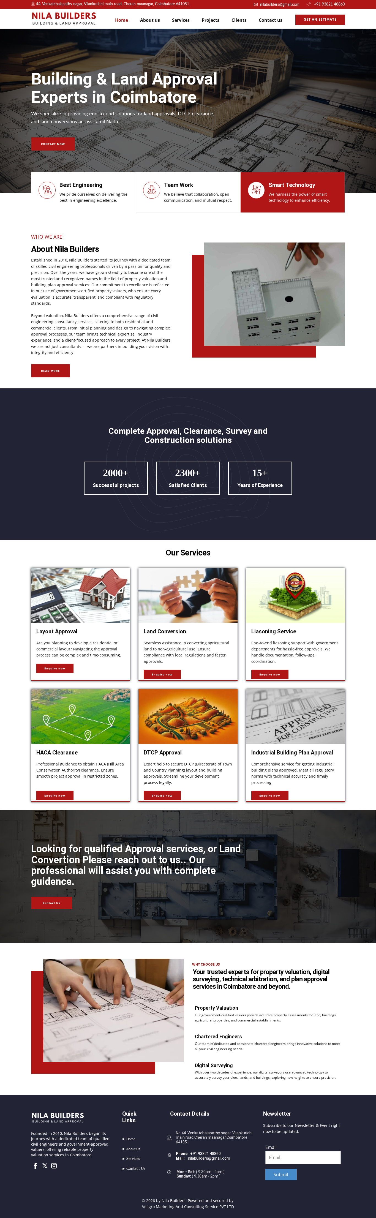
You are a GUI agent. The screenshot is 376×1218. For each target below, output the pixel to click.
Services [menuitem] (181, 20)
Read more (50, 371)
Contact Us (51, 903)
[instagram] (54, 1165)
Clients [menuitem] (239, 20)
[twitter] (44, 1165)
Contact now (53, 144)
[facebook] (35, 1165)
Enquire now (54, 668)
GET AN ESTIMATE (320, 19)
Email (271, 1147)
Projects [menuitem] (210, 20)
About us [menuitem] (150, 20)
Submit (281, 1174)
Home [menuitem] (121, 20)
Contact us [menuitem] (270, 20)
